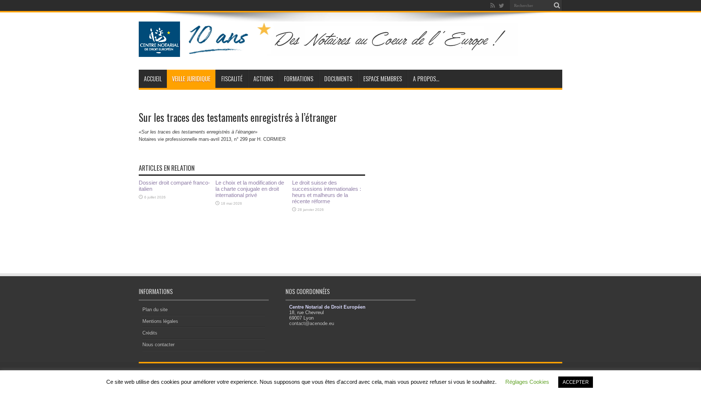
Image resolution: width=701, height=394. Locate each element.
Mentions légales (160, 321)
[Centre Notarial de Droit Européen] (335, 51)
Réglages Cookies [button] (527, 382)
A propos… (426, 78)
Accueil (153, 78)
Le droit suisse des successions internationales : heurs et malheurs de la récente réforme (326, 191)
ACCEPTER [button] (576, 382)
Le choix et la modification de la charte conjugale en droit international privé (249, 188)
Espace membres (382, 78)
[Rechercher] (556, 5)
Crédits (149, 333)
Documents (338, 78)
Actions (263, 78)
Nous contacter (158, 344)
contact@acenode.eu (311, 323)
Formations (298, 78)
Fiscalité (231, 78)
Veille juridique (191, 78)
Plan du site (155, 309)
